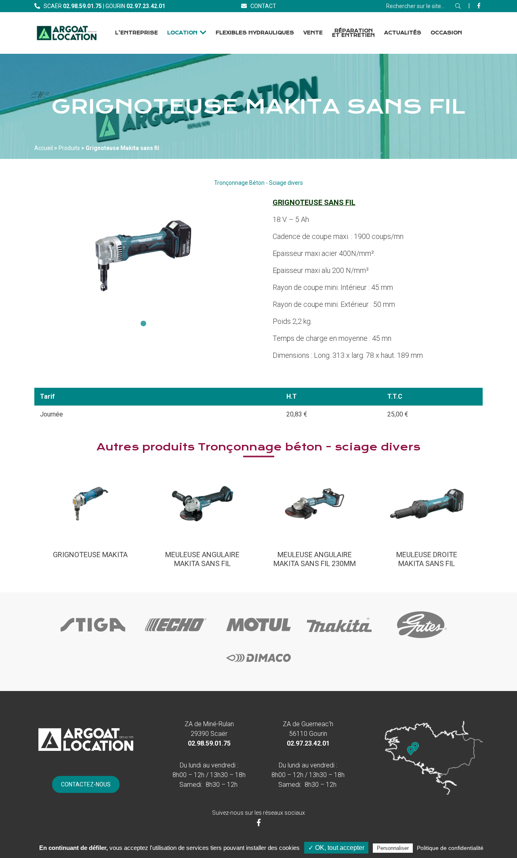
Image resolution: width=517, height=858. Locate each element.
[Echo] (175, 639)
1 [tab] (143, 324)
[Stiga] (93, 639)
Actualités (402, 33)
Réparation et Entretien (353, 33)
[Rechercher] (458, 6)
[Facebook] (478, 5)
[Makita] (339, 639)
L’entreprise (136, 33)
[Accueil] (66, 33)
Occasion (446, 33)
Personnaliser (393, 848)
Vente (313, 33)
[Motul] (258, 639)
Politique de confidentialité (450, 848)
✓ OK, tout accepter (336, 847)
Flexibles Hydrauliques (255, 33)
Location (182, 33)
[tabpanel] (143, 256)
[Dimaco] (258, 672)
